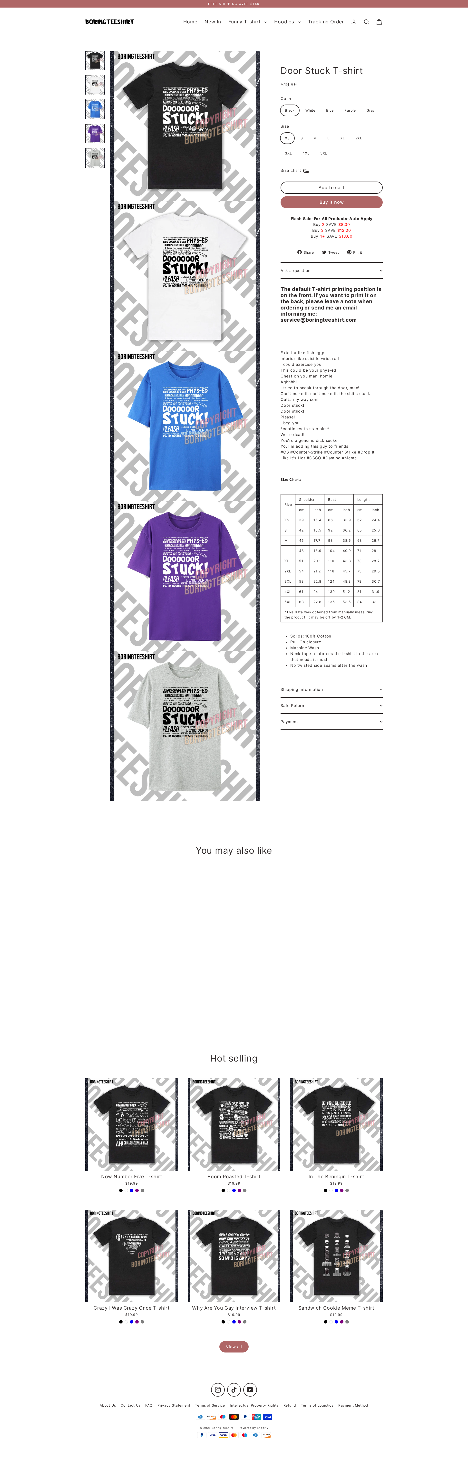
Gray (371, 110)
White (310, 110)
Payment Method (353, 1405)
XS (287, 138)
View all (234, 1346)
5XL (323, 153)
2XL (359, 138)
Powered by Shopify (253, 1428)
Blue (330, 110)
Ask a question (296, 270)
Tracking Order (326, 22)
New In (213, 22)
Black (290, 110)
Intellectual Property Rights (254, 1405)
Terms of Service (210, 1405)
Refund (289, 1405)
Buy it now (332, 202)
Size (285, 126)
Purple (350, 110)
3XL (288, 153)
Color (286, 98)
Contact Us (130, 1405)
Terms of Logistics (317, 1405)
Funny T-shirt (245, 22)
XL (342, 138)
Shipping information (302, 689)
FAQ (148, 1405)
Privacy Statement (173, 1405)
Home (190, 22)
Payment (289, 721)
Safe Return (292, 705)
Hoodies (284, 22)
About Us (108, 1405)
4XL (305, 153)
